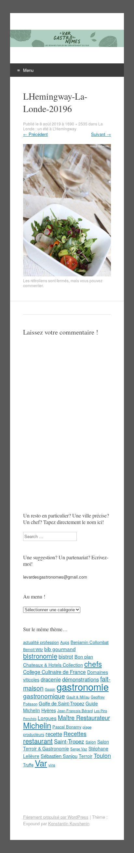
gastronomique (44, 695)
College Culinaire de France (54, 671)
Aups (64, 642)
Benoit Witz (33, 649)
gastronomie (83, 686)
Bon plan (83, 656)
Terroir (85, 756)
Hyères (48, 710)
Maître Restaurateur (84, 717)
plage (87, 727)
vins (51, 764)
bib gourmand (60, 648)
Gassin (50, 689)
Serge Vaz (78, 748)
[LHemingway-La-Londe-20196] (67, 274)
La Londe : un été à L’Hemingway (63, 126)
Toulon (102, 755)
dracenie (51, 679)
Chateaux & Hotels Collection (53, 665)
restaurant (38, 741)
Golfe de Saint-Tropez (61, 703)
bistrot (66, 656)
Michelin (37, 725)
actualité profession (41, 642)
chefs (93, 663)
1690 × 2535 (76, 123)
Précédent (35, 134)
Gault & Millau (77, 696)
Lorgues (47, 717)
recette (54, 734)
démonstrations (80, 679)
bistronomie (40, 656)
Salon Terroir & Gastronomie (66, 745)
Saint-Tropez (69, 741)
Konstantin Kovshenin (68, 823)
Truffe (28, 765)
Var (41, 763)
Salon (91, 742)
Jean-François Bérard (75, 710)
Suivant (101, 134)
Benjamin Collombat (90, 642)
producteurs (33, 734)
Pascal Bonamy (66, 727)
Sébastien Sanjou (59, 755)
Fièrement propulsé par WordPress (55, 817)
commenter (33, 285)
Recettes (75, 733)
